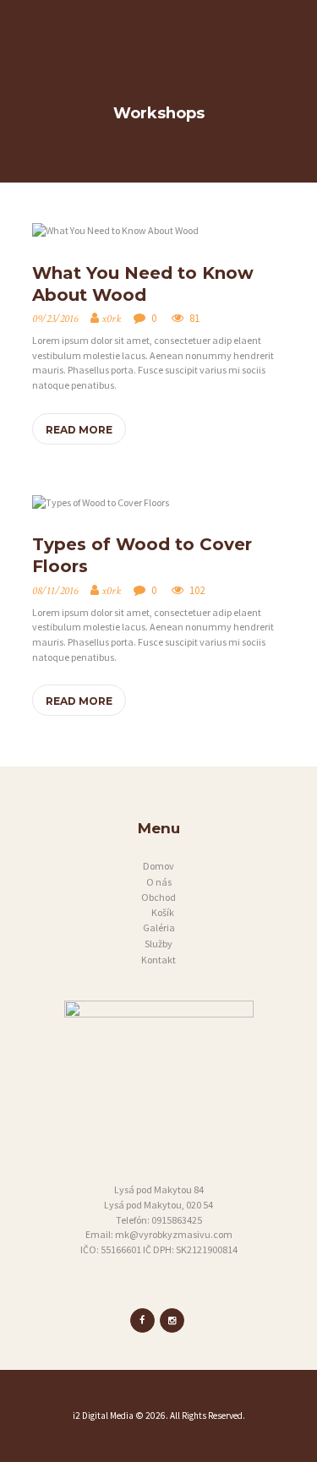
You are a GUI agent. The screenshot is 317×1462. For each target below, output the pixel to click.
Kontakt (158, 959)
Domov (158, 865)
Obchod (158, 897)
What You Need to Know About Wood (143, 284)
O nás (159, 882)
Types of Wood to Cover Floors (142, 555)
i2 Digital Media (103, 1415)
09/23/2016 (55, 318)
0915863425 (176, 1220)
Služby (158, 943)
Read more (79, 429)
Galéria (159, 927)
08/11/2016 (55, 590)
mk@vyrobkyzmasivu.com (173, 1234)
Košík (162, 912)
